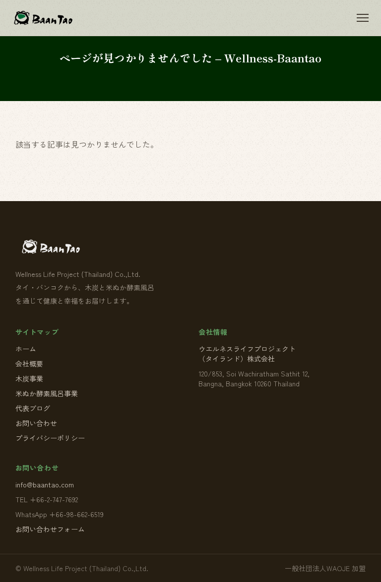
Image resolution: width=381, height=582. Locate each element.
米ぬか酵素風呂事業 (46, 393)
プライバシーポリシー (50, 438)
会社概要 (29, 364)
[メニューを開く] (363, 18)
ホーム (25, 349)
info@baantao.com (44, 484)
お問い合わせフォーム (50, 529)
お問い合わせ (36, 423)
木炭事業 (29, 378)
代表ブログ (32, 408)
